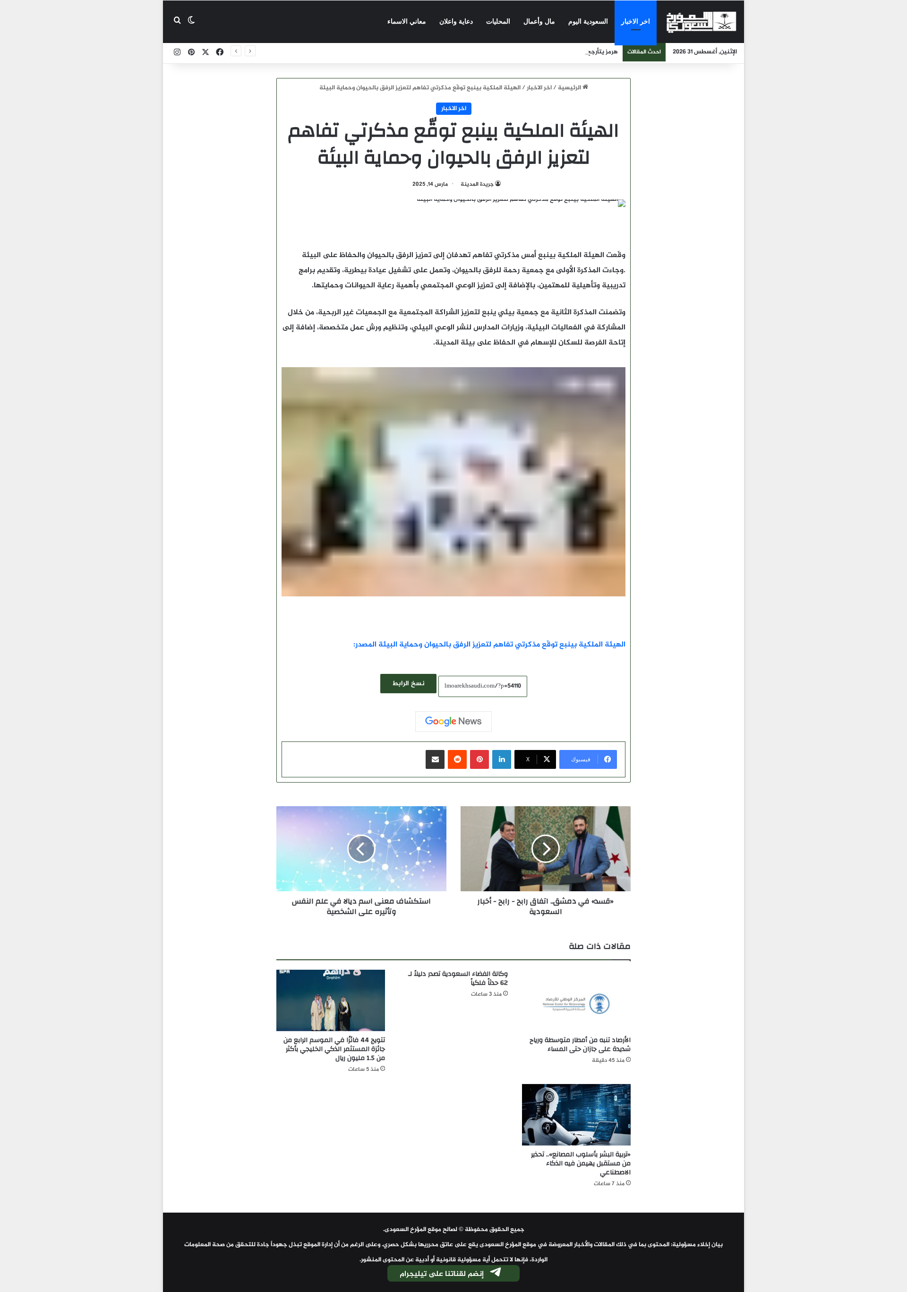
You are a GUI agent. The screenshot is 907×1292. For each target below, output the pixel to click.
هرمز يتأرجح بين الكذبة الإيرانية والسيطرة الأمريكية (552, 52)
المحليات (498, 21)
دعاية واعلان (456, 21)
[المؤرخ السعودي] (701, 22)
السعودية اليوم (588, 21)
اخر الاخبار (635, 21)
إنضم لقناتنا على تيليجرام (442, 1274)
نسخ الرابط (408, 683)
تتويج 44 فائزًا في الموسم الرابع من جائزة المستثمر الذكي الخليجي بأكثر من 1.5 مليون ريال (334, 1049)
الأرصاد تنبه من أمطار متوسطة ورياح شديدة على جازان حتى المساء (580, 1044)
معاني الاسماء (406, 21)
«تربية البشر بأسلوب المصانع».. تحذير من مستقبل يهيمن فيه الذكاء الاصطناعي (581, 1163)
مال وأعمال (539, 21)
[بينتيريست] (479, 759)
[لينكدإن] (501, 759)
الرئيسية (570, 88)
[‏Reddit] (457, 759)
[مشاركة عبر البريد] (435, 759)
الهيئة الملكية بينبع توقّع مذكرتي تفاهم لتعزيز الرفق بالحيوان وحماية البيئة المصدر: (489, 644)
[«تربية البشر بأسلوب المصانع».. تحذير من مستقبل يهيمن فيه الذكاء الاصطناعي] (576, 1115)
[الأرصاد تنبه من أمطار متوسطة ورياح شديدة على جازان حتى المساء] (576, 1000)
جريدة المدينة (477, 184)
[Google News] (453, 721)
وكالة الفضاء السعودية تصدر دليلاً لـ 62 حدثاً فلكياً (458, 978)
